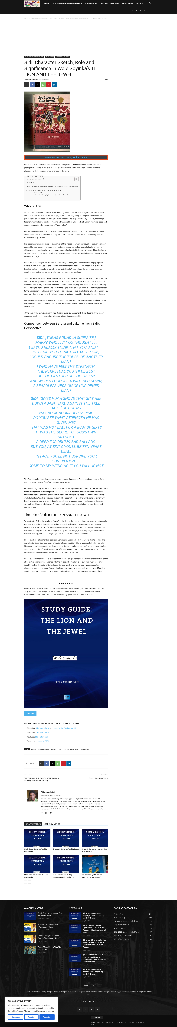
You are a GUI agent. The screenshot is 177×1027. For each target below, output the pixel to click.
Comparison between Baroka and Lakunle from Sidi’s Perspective (52, 186)
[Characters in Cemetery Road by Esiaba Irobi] (37, 864)
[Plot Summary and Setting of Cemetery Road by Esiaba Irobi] (66, 864)
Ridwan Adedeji (31, 79)
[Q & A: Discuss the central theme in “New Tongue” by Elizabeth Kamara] (75, 972)
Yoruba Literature (110, 3)
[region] (31, 1009)
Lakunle (53, 749)
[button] (150, 4)
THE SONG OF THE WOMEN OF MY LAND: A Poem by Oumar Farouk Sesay (41, 779)
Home (46, 3)
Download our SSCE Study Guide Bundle (66, 157)
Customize (16, 1017)
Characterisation (43, 749)
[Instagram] (136, 10)
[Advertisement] (88, 37)
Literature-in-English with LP (64, 728)
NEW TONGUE (75, 908)
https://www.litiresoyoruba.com (51, 795)
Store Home (127, 3)
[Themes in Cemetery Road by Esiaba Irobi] (66, 838)
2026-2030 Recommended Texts (66, 3)
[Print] (26, 84)
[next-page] (29, 882)
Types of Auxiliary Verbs (98, 778)
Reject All (31, 1017)
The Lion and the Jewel (62, 56)
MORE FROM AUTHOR (52, 824)
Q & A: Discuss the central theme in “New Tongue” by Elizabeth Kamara (93, 971)
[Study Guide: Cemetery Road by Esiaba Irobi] (37, 838)
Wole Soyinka (85, 749)
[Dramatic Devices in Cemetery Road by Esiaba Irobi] (95, 838)
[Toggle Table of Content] (75, 179)
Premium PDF (38, 193)
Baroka (33, 749)
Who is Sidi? (31, 182)
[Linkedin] (54, 84)
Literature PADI (42, 728)
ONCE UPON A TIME (33, 908)
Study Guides (91, 3)
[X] (140, 10)
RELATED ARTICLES (33, 824)
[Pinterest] (48, 84)
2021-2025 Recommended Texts (41, 18)
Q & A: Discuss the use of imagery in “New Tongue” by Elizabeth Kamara (93, 915)
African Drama (50, 56)
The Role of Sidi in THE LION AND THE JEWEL (45, 190)
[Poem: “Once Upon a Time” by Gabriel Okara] (30, 950)
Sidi (60, 749)
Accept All (47, 1017)
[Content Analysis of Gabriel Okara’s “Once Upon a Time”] (30, 939)
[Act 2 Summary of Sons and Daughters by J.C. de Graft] (95, 864)
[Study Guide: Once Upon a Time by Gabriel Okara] (30, 916)
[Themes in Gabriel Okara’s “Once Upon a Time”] (30, 927)
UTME (138, 3)
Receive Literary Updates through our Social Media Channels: (54, 195)
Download (30, 713)
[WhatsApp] (144, 10)
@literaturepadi (41, 737)
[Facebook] (132, 10)
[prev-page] (25, 882)
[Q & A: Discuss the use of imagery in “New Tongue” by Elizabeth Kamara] (75, 916)
